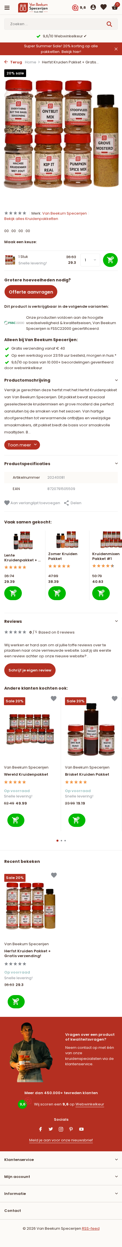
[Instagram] (61, 1129)
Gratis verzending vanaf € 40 (38, 348)
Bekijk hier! (71, 51)
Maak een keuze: (20, 242)
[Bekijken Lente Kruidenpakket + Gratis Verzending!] (23, 542)
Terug (15, 62)
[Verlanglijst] (103, 8)
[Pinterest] (71, 1129)
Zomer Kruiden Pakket (62, 556)
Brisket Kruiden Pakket (87, 774)
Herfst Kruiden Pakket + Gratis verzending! (27, 954)
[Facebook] (40, 1129)
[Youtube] (81, 1129)
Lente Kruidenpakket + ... (22, 558)
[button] (57, 841)
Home (30, 62)
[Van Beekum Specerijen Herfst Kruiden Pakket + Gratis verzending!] (30, 906)
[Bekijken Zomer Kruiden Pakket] (67, 541)
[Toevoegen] (13, 593)
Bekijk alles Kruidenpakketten (31, 218)
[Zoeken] (109, 24)
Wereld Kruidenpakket (26, 774)
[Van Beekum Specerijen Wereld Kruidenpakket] (30, 729)
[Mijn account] (93, 7)
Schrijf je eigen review (30, 670)
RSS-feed (91, 1228)
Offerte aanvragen (31, 292)
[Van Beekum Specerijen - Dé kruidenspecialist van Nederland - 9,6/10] (38, 7)
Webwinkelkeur (89, 1104)
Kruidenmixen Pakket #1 (106, 556)
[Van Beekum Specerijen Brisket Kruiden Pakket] (91, 729)
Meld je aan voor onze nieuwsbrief (61, 1140)
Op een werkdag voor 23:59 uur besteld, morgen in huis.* (63, 355)
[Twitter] (51, 1129)
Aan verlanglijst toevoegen (35, 503)
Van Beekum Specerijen (64, 213)
